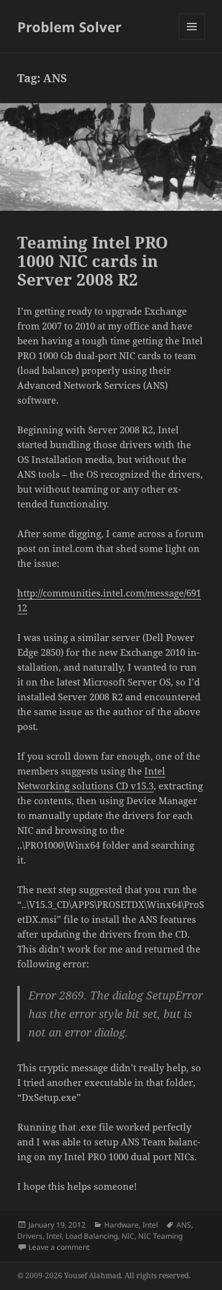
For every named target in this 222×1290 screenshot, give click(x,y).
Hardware (121, 1225)
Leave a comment (58, 1247)
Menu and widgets (192, 39)
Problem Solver (69, 26)
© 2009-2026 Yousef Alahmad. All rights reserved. (104, 1275)
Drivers (30, 1236)
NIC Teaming (160, 1236)
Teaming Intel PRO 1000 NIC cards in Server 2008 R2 (92, 261)
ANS (183, 1225)
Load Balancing (91, 1236)
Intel (150, 1225)
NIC (127, 1236)
